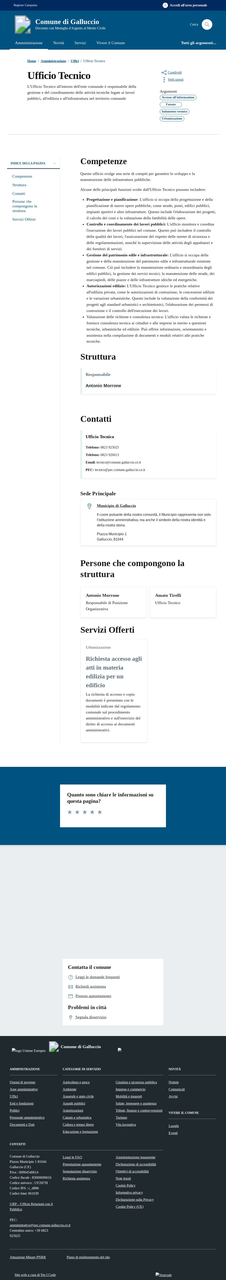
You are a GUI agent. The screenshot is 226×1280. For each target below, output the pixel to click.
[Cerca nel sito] (207, 24)
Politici (14, 1110)
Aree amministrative (24, 1089)
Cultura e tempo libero (78, 1124)
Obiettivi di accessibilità (132, 1171)
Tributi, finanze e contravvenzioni (139, 1110)
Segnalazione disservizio (80, 1171)
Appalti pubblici (74, 1103)
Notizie (174, 1082)
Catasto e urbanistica (77, 1117)
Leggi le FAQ (72, 1157)
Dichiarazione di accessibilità (136, 1164)
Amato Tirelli (168, 595)
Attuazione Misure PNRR (28, 1257)
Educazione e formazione (80, 1132)
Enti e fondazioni (22, 1103)
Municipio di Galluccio (116, 505)
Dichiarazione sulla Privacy (135, 1199)
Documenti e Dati (22, 1124)
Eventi (173, 1133)
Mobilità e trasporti (129, 1096)
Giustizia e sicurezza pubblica (136, 1082)
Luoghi (174, 1126)
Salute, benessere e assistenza (136, 1103)
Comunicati (177, 1089)
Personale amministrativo (27, 1117)
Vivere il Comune (110, 43)
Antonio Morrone (103, 385)
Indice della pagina (28, 163)
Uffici (14, 1096)
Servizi (80, 43)
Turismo (121, 1117)
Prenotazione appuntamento (82, 1164)
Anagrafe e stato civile (78, 1096)
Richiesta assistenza (76, 1178)
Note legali (123, 1178)
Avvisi (173, 1096)
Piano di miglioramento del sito (88, 1257)
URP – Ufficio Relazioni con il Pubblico (31, 1206)
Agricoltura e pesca (76, 1082)
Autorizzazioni (73, 1110)
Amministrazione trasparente (135, 1157)
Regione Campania (25, 5)
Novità (58, 43)
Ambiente (69, 1089)
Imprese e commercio (130, 1089)
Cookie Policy (126, 1185)
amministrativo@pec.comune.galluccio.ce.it (40, 1225)
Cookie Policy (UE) (129, 1207)
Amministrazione (29, 43)
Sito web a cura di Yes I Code (35, 1275)
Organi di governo (22, 1082)
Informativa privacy (129, 1192)
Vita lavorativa (126, 1124)
